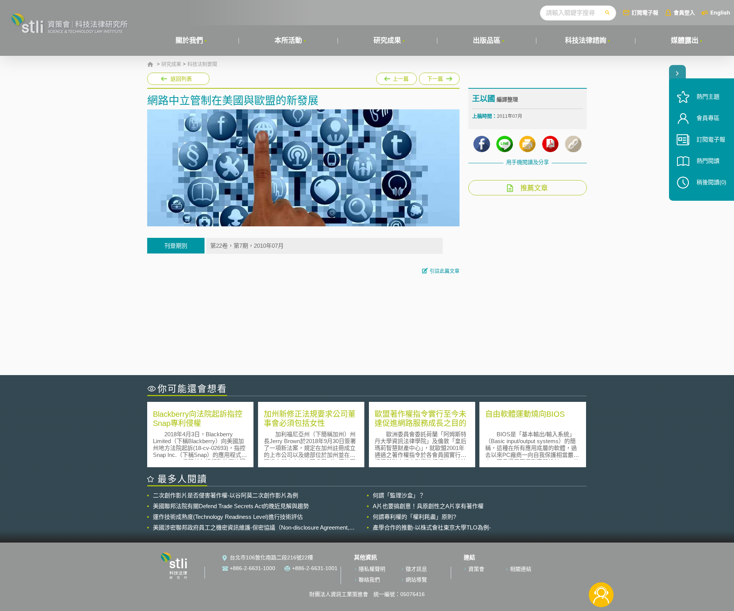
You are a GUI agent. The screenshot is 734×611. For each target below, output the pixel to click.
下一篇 (439, 77)
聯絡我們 (369, 580)
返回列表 (181, 79)
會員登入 (684, 12)
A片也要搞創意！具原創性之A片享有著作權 (428, 506)
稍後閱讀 (711, 182)
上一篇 (396, 77)
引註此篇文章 (445, 271)
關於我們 (189, 40)
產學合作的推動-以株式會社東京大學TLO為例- (432, 527)
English (720, 12)
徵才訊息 (416, 569)
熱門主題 (708, 96)
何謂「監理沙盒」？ (398, 495)
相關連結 (520, 569)
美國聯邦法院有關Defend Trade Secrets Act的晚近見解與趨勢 (231, 506)
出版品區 (486, 40)
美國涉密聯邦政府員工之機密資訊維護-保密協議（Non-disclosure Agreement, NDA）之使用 (251, 527)
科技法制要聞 (202, 64)
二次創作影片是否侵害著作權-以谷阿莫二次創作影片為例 (225, 495)
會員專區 (708, 118)
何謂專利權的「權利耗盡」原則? (414, 517)
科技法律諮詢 (585, 40)
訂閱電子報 (645, 12)
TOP (601, 569)
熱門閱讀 (708, 161)
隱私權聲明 (372, 569)
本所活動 (288, 40)
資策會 (476, 569)
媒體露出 (684, 40)
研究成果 (387, 40)
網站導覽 (416, 580)
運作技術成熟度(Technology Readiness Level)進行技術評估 (228, 517)
